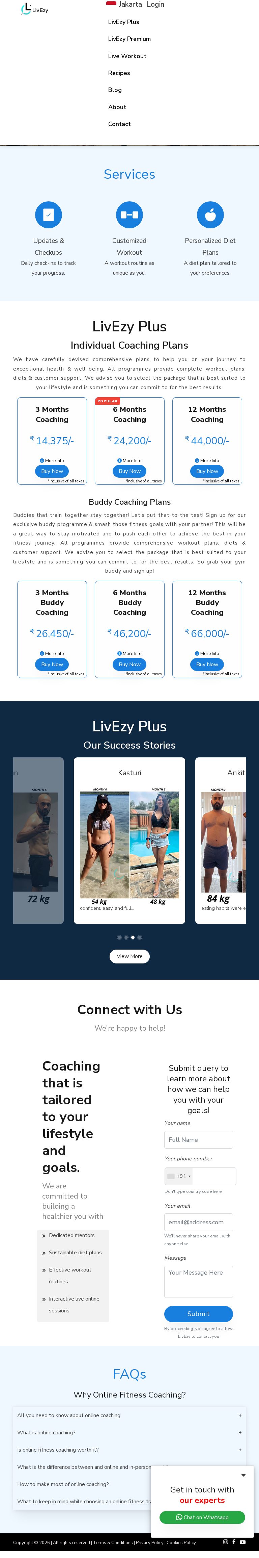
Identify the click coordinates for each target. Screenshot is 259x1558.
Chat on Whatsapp (205, 1517)
